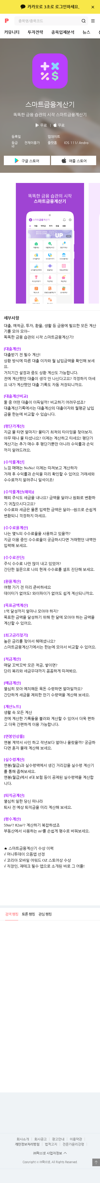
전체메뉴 (95, 20)
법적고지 (51, 1144)
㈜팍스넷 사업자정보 (47, 1153)
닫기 (93, 7)
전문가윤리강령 (73, 1144)
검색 (83, 20)
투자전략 (35, 32)
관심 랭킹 (45, 914)
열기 (96, 1162)
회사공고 (40, 1139)
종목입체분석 (62, 32)
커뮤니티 (11, 32)
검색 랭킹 (11, 914)
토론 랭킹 (28, 914)
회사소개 (23, 1139)
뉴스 (86, 32)
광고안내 (58, 1139)
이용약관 (76, 1139)
